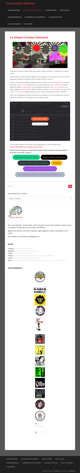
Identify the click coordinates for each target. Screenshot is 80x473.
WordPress (72, 471)
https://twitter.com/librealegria (22, 253)
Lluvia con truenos (14, 24)
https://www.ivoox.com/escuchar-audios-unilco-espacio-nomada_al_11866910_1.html (39, 260)
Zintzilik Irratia (59, 82)
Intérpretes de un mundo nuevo (26, 157)
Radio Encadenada (55, 89)
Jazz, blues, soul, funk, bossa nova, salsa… (40, 169)
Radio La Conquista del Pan (59, 87)
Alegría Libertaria (14, 10)
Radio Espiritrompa (29, 87)
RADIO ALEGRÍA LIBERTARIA (20, 3)
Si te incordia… (29, 24)
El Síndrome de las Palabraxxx (35, 17)
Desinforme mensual (15, 17)
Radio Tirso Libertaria (17, 92)
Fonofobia (56, 163)
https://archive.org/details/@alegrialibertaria (27, 258)
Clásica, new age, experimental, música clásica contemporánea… (40, 174)
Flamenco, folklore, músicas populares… (34, 163)
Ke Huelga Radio (57, 85)
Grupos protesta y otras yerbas (54, 157)
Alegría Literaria (50, 10)
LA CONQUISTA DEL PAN (55, 17)
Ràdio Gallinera (26, 89)
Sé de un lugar (64, 10)
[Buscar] (70, 186)
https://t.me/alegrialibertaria (23, 249)
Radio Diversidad (22, 85)
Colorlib (56, 471)
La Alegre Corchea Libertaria (32, 10)
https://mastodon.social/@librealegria (27, 251)
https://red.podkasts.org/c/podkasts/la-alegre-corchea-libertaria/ (34, 256)
